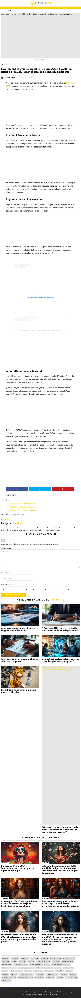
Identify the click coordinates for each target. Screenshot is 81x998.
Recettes (64, 974)
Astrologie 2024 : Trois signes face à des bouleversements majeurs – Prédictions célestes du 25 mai (19, 904)
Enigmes (56, 961)
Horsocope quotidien (13, 515)
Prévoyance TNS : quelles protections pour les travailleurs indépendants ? (60, 629)
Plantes (14, 974)
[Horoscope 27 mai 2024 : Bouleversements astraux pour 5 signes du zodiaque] (20, 853)
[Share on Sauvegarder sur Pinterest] (63, 489)
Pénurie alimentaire (27, 974)
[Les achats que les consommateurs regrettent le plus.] (20, 677)
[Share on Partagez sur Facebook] (17, 489)
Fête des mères (68, 961)
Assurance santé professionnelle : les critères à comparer (19, 660)
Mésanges (38, 971)
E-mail (3, 578)
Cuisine (31, 961)
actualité (6, 958)
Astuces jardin (56, 958)
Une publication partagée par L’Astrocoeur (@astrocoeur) (40, 330)
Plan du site (43, 992)
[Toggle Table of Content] (7, 500)
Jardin (5, 971)
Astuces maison (69, 958)
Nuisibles (60, 971)
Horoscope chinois (21, 964)
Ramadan (40, 974)
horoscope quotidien (27, 968)
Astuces (45, 958)
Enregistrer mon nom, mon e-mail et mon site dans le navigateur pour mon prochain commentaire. (37, 590)
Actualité (57, 600)
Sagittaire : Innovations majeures (24, 507)
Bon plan (6, 961)
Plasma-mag (67, 992)
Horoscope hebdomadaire (40, 964)
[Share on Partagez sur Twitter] (40, 489)
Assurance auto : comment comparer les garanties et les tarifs (20, 629)
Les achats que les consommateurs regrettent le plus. (18, 691)
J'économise (69, 968)
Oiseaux (69, 971)
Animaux (15, 958)
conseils (23, 961)
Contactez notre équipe (17, 992)
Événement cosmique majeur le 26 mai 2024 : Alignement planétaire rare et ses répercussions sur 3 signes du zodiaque (60, 869)
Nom (3, 573)
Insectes (58, 968)
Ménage (29, 971)
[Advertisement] (40, 108)
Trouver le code (72, 977)
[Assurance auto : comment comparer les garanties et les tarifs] (20, 615)
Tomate (60, 977)
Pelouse (5, 974)
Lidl (12, 971)
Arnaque (25, 958)
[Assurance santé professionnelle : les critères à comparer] (20, 646)
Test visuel (50, 977)
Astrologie (35, 958)
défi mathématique (44, 961)
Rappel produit (53, 974)
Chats (15, 961)
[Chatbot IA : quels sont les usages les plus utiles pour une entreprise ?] (61, 646)
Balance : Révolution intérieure (23, 504)
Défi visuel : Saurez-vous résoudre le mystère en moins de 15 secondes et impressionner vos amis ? (60, 829)
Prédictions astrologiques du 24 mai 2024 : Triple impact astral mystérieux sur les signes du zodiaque (60, 904)
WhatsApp (7, 980)
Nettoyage (49, 971)
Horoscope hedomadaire (61, 964)
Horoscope (7, 964)
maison (20, 971)
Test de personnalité (26, 977)
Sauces (73, 974)
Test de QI (40, 977)
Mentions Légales (32, 992)
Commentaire (6, 548)
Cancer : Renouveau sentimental (23, 510)
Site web (4, 584)
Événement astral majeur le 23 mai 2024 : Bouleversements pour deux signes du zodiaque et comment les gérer (18, 938)
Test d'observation (9, 977)
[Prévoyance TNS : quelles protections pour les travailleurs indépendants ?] (61, 615)
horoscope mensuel (9, 968)
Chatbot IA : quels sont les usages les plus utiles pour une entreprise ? (60, 660)
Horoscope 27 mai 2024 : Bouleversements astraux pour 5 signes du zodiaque (17, 868)
